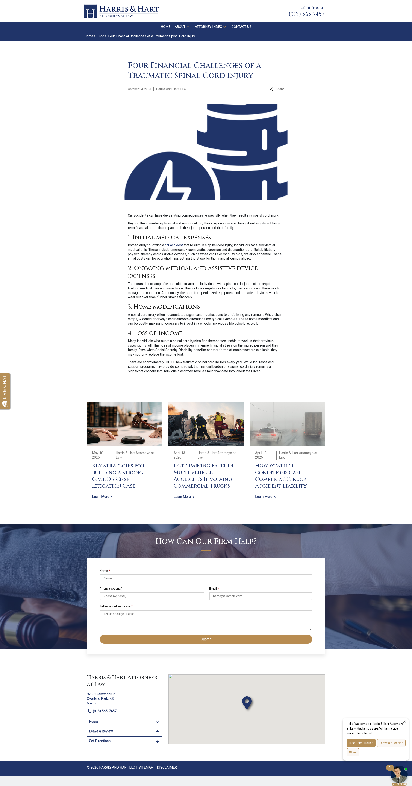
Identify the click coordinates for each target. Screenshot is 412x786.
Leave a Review (101, 731)
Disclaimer (167, 767)
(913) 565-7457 (104, 711)
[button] (188, 26)
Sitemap (146, 767)
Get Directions (100, 741)
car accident (174, 245)
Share (280, 89)
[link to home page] (121, 11)
